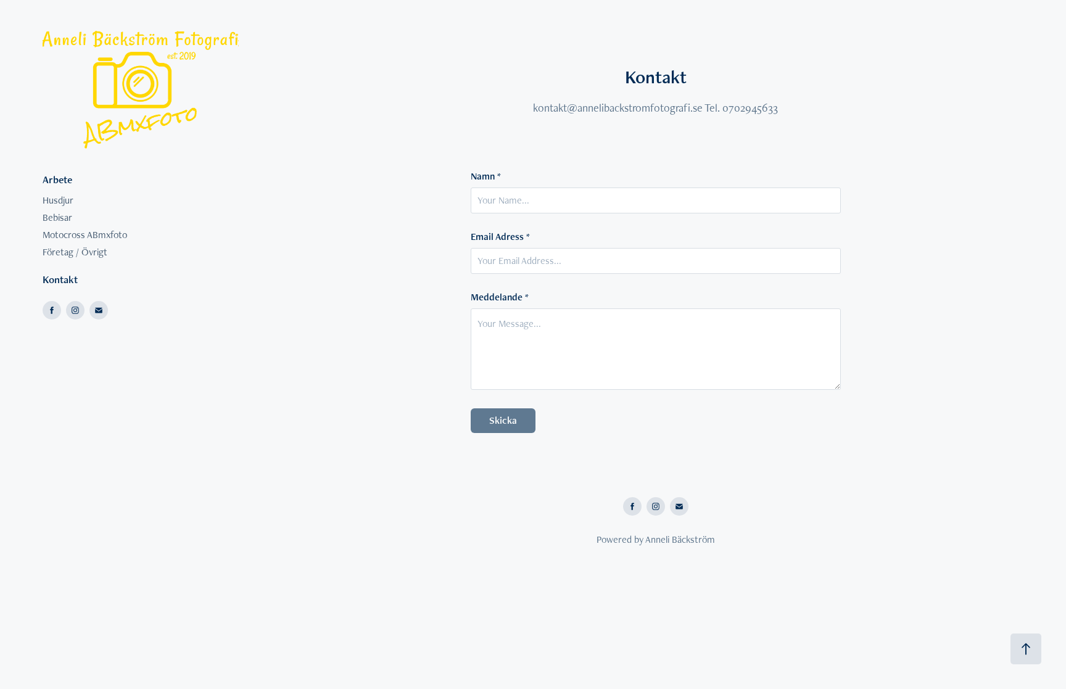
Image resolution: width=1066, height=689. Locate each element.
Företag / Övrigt (75, 251)
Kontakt (60, 279)
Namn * (486, 176)
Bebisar (57, 217)
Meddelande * (500, 297)
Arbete (57, 179)
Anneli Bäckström (680, 539)
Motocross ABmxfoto (85, 234)
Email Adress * (500, 237)
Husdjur (58, 200)
